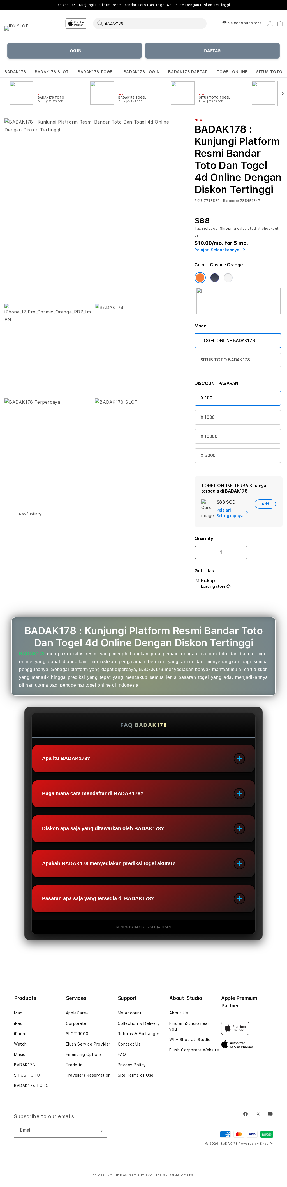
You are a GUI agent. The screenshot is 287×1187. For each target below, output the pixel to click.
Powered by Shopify (256, 1144)
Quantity (204, 538)
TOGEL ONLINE (232, 71)
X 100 (206, 398)
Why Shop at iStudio (189, 1039)
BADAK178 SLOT (52, 71)
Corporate (76, 1023)
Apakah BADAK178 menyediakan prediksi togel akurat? (108, 863)
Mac (18, 1013)
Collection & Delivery (139, 1023)
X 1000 (207, 417)
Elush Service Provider (88, 1044)
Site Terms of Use (136, 1075)
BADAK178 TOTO (31, 1085)
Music (20, 1054)
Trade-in (74, 1065)
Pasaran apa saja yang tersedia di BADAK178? (98, 898)
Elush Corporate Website (194, 1050)
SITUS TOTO (269, 71)
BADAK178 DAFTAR (188, 71)
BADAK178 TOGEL (96, 71)
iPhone (21, 1034)
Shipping (228, 229)
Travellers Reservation (88, 1075)
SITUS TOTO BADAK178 (225, 360)
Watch (20, 1044)
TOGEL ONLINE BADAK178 (228, 340)
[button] (15, 71)
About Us (178, 1013)
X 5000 (208, 455)
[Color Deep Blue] (214, 277)
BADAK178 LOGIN (141, 71)
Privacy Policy (132, 1065)
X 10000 (208, 436)
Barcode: (231, 201)
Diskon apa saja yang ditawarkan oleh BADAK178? (103, 828)
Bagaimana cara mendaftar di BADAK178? (93, 793)
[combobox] (150, 23)
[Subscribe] (100, 1131)
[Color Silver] (228, 277)
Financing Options (84, 1054)
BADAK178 (15, 71)
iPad (18, 1023)
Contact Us (129, 1044)
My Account (130, 1013)
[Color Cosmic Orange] (200, 277)
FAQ (122, 1054)
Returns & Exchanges (139, 1034)
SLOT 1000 (77, 1034)
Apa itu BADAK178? (66, 758)
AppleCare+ (77, 1013)
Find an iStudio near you (189, 1026)
